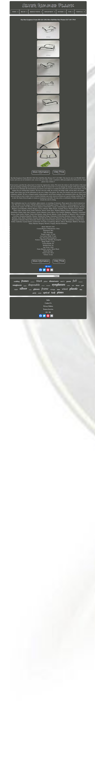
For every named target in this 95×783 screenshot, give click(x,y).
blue (81, 289)
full (75, 280)
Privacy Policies (48, 306)
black (39, 280)
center (30, 289)
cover (43, 285)
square (25, 285)
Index (48, 300)
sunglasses (17, 285)
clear (58, 289)
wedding (17, 281)
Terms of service (48, 309)
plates (60, 292)
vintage (52, 289)
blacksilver (81, 281)
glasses (36, 289)
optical (46, 292)
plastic (74, 288)
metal (39, 293)
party (34, 293)
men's (62, 281)
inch (73, 285)
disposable (34, 284)
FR (50, 312)
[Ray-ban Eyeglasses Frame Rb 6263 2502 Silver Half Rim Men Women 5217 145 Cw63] (48, 31)
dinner (78, 285)
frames (25, 281)
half (53, 292)
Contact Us (48, 303)
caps (16, 289)
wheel (65, 289)
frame (44, 288)
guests (68, 281)
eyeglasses (58, 284)
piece (45, 281)
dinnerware (54, 281)
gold (82, 285)
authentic (33, 281)
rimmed (48, 285)
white (68, 285)
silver (23, 288)
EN (47, 312)
